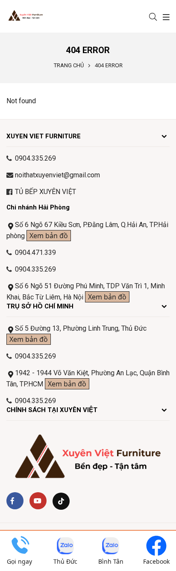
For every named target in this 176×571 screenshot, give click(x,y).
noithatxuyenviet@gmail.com (57, 175)
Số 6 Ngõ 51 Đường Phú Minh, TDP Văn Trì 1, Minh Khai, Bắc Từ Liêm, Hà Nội (85, 292)
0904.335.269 (35, 356)
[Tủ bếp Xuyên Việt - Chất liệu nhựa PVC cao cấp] (31, 16)
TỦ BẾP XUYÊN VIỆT (45, 192)
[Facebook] (14, 500)
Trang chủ (69, 65)
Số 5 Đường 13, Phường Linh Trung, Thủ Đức (78, 334)
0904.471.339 (35, 252)
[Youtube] (38, 500)
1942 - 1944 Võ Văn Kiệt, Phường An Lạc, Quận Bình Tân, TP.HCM (88, 379)
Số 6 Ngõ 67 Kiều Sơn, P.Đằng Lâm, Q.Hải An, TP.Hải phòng (87, 230)
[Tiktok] (61, 501)
